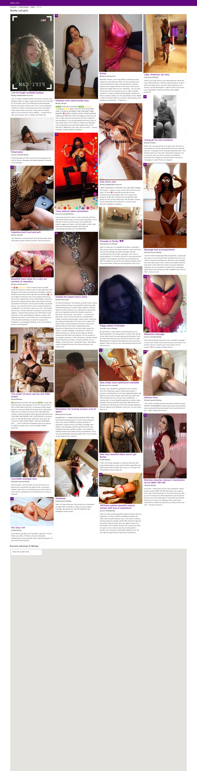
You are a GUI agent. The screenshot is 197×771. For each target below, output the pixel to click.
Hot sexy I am (18, 527)
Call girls (13, 7)
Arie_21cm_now (108, 182)
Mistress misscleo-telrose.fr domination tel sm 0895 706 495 (164, 481)
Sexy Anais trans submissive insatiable (119, 382)
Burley (103, 73)
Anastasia (61, 498)
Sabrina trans (151, 397)
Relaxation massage (154, 334)
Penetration (17, 152)
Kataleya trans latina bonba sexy (72, 100)
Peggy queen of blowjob (112, 325)
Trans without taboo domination (72, 211)
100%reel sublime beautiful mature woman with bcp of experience (117, 506)
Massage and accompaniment (159, 249)
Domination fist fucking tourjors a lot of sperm (76, 410)
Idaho (33, 7)
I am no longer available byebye (27, 92)
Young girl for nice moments (158, 140)
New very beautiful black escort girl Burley (118, 455)
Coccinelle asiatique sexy (24, 478)
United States (24, 7)
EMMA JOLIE (14, 3)
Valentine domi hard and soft (26, 232)
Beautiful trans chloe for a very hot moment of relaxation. (29, 280)
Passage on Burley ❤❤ (112, 241)
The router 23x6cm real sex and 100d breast (30, 395)
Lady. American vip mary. (157, 74)
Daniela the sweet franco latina (71, 297)
